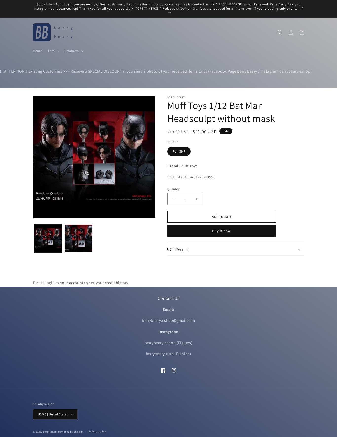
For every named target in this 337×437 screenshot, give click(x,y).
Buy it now (221, 231)
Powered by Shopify (71, 431)
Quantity (173, 189)
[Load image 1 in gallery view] (48, 238)
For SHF (179, 151)
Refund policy (97, 431)
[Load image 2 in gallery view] (78, 238)
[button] (53, 51)
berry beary (50, 431)
